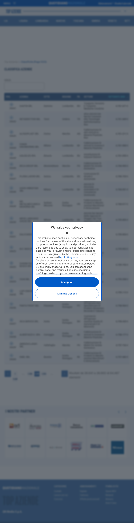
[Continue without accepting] (67, 233)
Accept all (67, 282)
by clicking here (68, 257)
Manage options (67, 293)
